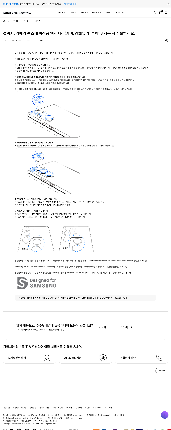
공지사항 (78, 407)
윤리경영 (32, 407)
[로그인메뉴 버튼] (154, 13)
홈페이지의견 (44, 407)
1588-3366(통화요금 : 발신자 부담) (50, 418)
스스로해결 (61, 12)
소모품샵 (108, 12)
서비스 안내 (83, 12)
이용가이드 (97, 407)
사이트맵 (69, 407)
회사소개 (108, 407)
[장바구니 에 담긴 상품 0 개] (160, 12)
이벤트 (88, 407)
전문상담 (72, 12)
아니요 (129, 327)
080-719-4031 (77, 418)
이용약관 (6, 407)
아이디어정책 (57, 407)
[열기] (164, 415)
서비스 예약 (96, 12)
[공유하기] (166, 40)
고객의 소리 (119, 12)
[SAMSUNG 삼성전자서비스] (17, 12)
